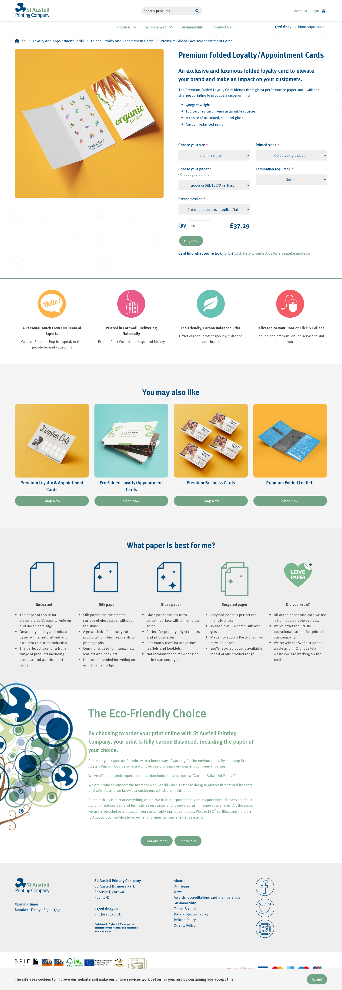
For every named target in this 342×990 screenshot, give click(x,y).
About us (181, 880)
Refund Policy (185, 919)
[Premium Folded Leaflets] (290, 441)
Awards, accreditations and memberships (207, 897)
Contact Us (222, 27)
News (178, 891)
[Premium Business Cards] (211, 441)
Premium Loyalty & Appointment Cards (52, 486)
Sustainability (192, 27)
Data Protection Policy (191, 914)
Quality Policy (184, 925)
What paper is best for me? (197, 175)
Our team (181, 886)
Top (22, 41)
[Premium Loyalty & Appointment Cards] (52, 441)
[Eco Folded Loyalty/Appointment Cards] (131, 441)
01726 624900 (284, 26)
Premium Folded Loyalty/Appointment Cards (196, 41)
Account (300, 11)
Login (315, 11)
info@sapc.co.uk (311, 26)
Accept (317, 979)
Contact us (188, 841)
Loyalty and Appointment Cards (58, 41)
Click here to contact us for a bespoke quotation (273, 253)
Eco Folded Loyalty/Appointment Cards (131, 486)
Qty (182, 225)
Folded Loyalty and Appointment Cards (122, 41)
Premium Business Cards (211, 482)
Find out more (156, 841)
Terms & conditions (189, 908)
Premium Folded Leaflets (290, 482)
